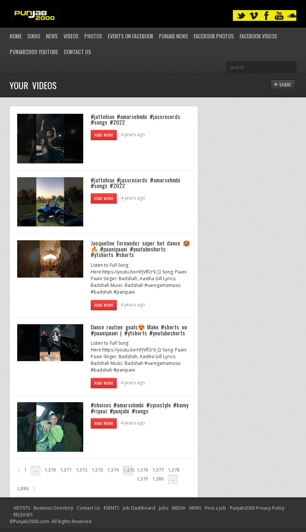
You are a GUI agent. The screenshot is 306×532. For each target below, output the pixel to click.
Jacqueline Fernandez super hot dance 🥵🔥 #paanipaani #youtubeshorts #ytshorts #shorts (140, 248)
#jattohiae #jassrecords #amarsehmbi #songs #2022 (135, 182)
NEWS (195, 508)
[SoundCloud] (291, 16)
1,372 (81, 470)
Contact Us (77, 52)
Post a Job (215, 508)
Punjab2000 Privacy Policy (257, 508)
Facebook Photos (214, 36)
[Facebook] (266, 16)
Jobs (163, 508)
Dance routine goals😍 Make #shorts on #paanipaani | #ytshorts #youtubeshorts (139, 329)
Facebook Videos (258, 36)
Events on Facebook (130, 36)
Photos (93, 36)
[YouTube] (279, 16)
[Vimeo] (253, 16)
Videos (71, 36)
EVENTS (111, 508)
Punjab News (173, 36)
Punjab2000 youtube (34, 52)
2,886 (23, 488)
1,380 (158, 479)
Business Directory (53, 508)
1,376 (142, 470)
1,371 (66, 470)
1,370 (50, 470)
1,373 (97, 470)
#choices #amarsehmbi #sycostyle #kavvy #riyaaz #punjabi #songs (139, 407)
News (52, 36)
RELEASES (22, 514)
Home (16, 36)
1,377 (158, 470)
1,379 (142, 479)
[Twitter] (241, 16)
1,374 (113, 470)
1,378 (173, 470)
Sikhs (33, 36)
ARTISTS (21, 508)
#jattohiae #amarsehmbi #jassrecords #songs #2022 (135, 119)
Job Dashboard (139, 508)
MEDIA (178, 508)
